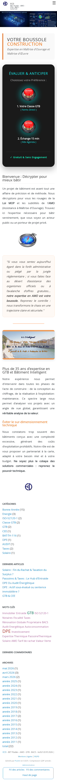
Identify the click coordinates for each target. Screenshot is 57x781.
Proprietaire (34, 622)
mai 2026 (8, 668)
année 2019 (9, 707)
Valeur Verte (43, 641)
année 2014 (9, 729)
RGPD (36, 756)
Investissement (21, 632)
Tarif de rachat (26, 641)
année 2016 (9, 720)
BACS (45, 622)
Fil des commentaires (38, 769)
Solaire (6, 553)
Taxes (5, 548)
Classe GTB (9, 522)
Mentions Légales (25, 756)
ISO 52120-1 (41, 613)
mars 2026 (9, 677)
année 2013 (9, 733)
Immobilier (8, 613)
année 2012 (9, 737)
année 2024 (9, 685)
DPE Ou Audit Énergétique (18, 583)
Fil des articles (16, 769)
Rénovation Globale (14, 622)
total (5, 746)
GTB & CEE (8, 596)
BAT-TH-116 (9, 535)
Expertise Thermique (14, 636)
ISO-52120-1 (10, 518)
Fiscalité (18, 618)
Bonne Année (10, 509)
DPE (4, 540)
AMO (14, 641)
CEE (4, 531)
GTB (4, 527)
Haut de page (29, 775)
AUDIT (6, 544)
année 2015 (9, 724)
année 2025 (9, 681)
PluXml (17, 761)
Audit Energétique (13, 626)
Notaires (7, 618)
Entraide (21, 613)
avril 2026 (8, 672)
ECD (12, 3)
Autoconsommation (37, 626)
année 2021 (9, 698)
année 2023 (9, 690)
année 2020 (9, 703)
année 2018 (9, 711)
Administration (28, 765)
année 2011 (9, 742)
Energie (7, 514)
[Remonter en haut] (28, 490)
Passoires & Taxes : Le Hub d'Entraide (25, 578)
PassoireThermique (39, 636)
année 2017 (9, 716)
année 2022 (9, 694)
